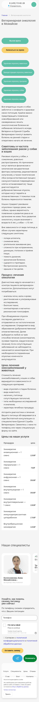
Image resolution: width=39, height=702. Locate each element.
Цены (25, 671)
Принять (8, 694)
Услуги (6, 671)
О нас (7, 676)
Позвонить (30, 658)
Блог (18, 676)
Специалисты (16, 671)
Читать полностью (10, 690)
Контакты (30, 676)
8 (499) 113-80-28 (17, 3)
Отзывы (33, 671)
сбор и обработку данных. (20, 686)
